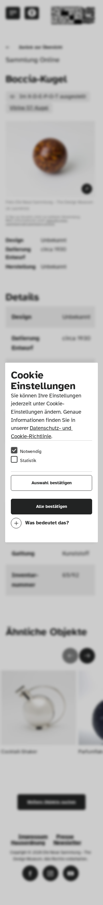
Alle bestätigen (51, 506)
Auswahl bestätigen (51, 482)
